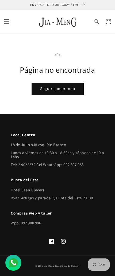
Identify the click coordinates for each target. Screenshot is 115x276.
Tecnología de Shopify (67, 265)
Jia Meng (49, 265)
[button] (7, 21)
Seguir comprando (57, 88)
